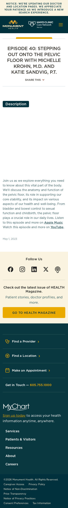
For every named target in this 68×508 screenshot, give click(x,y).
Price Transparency (15, 493)
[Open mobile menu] (60, 24)
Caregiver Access (14, 484)
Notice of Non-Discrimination (20, 489)
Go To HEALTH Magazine (34, 313)
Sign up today (14, 415)
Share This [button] (33, 80)
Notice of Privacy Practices (19, 498)
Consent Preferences (16, 503)
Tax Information (42, 503)
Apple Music (53, 223)
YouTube (57, 227)
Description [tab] (15, 104)
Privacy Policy (37, 484)
